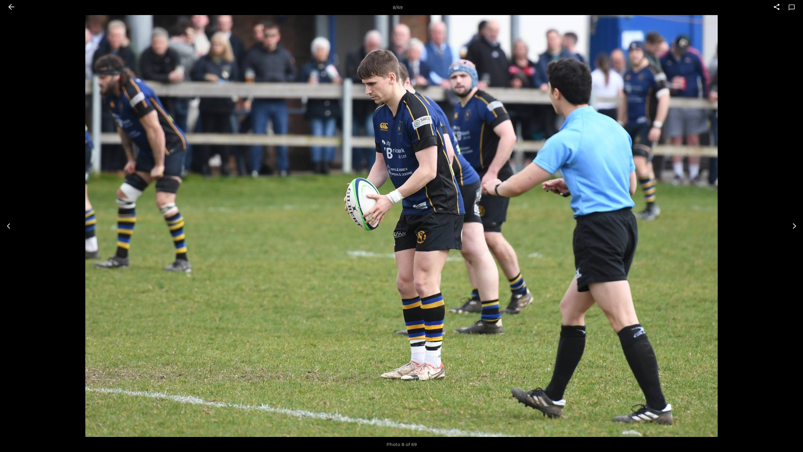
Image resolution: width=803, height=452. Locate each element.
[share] (776, 7)
